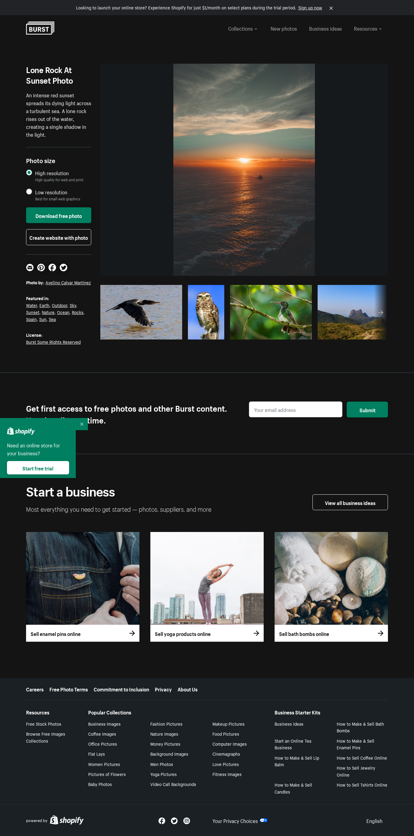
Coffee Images (102, 733)
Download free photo (58, 215)
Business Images (104, 723)
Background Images (169, 753)
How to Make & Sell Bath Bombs (360, 727)
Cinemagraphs (226, 753)
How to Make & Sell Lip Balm (297, 761)
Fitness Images (227, 774)
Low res (164, 333)
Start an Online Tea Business (293, 744)
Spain (31, 319)
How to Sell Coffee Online (362, 757)
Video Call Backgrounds (173, 784)
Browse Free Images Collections (45, 737)
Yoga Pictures (163, 774)
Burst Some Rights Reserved (53, 341)
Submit (367, 409)
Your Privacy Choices (235, 820)
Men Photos (161, 764)
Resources (365, 28)
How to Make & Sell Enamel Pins (355, 744)
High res (140, 333)
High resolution (52, 172)
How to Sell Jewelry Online (356, 771)
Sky (73, 305)
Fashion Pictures (166, 723)
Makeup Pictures (228, 723)
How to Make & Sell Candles (293, 788)
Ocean (63, 312)
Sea (52, 319)
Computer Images (229, 743)
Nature (48, 312)
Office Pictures (102, 743)
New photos (284, 28)
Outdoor (59, 305)
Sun (42, 319)
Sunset (32, 312)
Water (31, 305)
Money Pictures (165, 743)
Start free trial (37, 468)
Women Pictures (104, 764)
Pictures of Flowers (107, 774)
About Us (188, 689)
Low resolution (51, 192)
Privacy (163, 689)
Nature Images (164, 733)
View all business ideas (350, 502)
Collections (240, 28)
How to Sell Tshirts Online (362, 784)
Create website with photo (58, 237)
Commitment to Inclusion (121, 689)
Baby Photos (100, 784)
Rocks (77, 312)
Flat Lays (96, 753)
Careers (35, 689)
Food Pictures (225, 733)
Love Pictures (225, 764)
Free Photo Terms (68, 689)
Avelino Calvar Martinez (68, 282)
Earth (44, 305)
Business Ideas (289, 723)
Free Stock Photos (43, 723)
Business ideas (325, 28)
